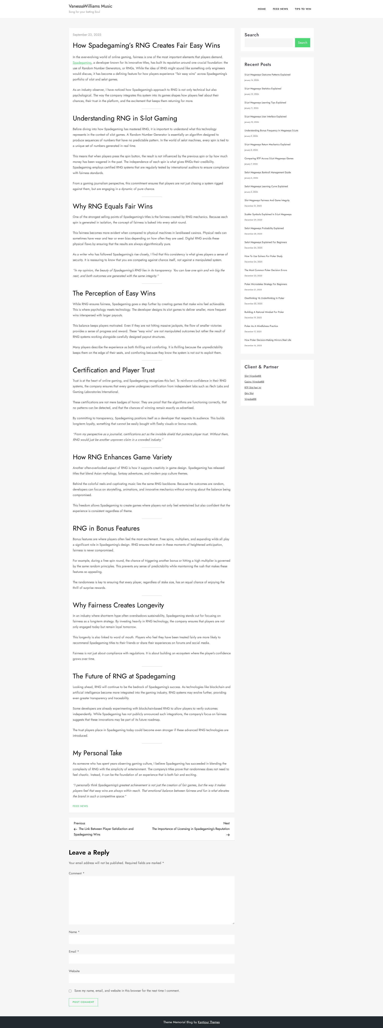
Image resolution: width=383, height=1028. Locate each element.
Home (262, 9)
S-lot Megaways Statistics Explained (263, 88)
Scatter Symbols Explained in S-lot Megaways (268, 214)
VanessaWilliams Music (90, 6)
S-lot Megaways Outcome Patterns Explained (267, 74)
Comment (76, 873)
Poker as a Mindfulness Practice (261, 326)
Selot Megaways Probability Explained (264, 228)
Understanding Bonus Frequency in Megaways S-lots (271, 130)
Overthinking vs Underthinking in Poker (264, 298)
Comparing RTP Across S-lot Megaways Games (269, 158)
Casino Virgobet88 (254, 382)
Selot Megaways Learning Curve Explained (266, 186)
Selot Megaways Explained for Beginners (266, 242)
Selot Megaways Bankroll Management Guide (268, 172)
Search (252, 35)
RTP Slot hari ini (253, 387)
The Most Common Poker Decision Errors (266, 270)
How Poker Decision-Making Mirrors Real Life (268, 340)
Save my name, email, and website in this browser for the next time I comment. (127, 990)
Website (74, 971)
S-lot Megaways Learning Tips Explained (265, 102)
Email (74, 951)
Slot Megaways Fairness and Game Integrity (267, 200)
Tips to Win (303, 9)
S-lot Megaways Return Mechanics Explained (267, 144)
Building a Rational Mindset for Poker (264, 312)
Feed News (280, 9)
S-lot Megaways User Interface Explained (265, 116)
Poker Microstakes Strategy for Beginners (266, 284)
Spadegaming (82, 62)
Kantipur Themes (209, 1022)
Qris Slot (249, 393)
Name (74, 932)
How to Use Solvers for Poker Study (263, 256)
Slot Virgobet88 (253, 376)
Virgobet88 (250, 399)
